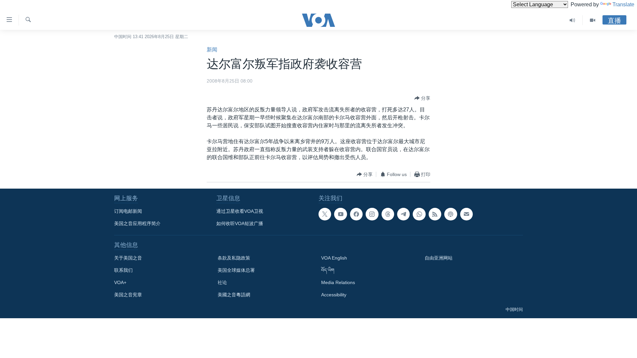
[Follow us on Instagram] (372, 214)
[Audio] (572, 20)
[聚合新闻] (435, 214)
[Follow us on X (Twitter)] (324, 214)
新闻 (212, 49)
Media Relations (338, 282)
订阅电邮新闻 (128, 211)
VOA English (334, 258)
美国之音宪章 (128, 294)
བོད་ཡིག (327, 270)
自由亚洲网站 (439, 258)
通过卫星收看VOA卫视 (239, 211)
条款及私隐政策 (234, 258)
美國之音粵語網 (234, 294)
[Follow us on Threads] (388, 214)
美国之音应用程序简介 (137, 223)
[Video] (592, 20)
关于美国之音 (128, 258)
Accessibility (333, 294)
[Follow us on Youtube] (340, 214)
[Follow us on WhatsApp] (419, 214)
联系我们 (123, 270)
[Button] (422, 98)
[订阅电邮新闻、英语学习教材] (466, 214)
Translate (623, 4)
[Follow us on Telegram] (403, 214)
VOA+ (120, 282)
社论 (222, 282)
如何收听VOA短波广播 (239, 223)
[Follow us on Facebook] (356, 214)
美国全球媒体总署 (236, 270)
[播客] (450, 214)
